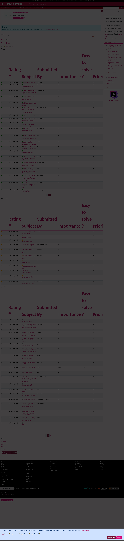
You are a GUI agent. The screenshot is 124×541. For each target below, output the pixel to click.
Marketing (26, 533)
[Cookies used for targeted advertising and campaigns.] (29, 534)
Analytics (16, 533)
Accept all (119, 537)
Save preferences (111, 537)
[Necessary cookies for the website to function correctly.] (9, 534)
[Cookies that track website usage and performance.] (19, 534)
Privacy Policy (85, 530)
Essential (6, 533)
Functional (36, 533)
